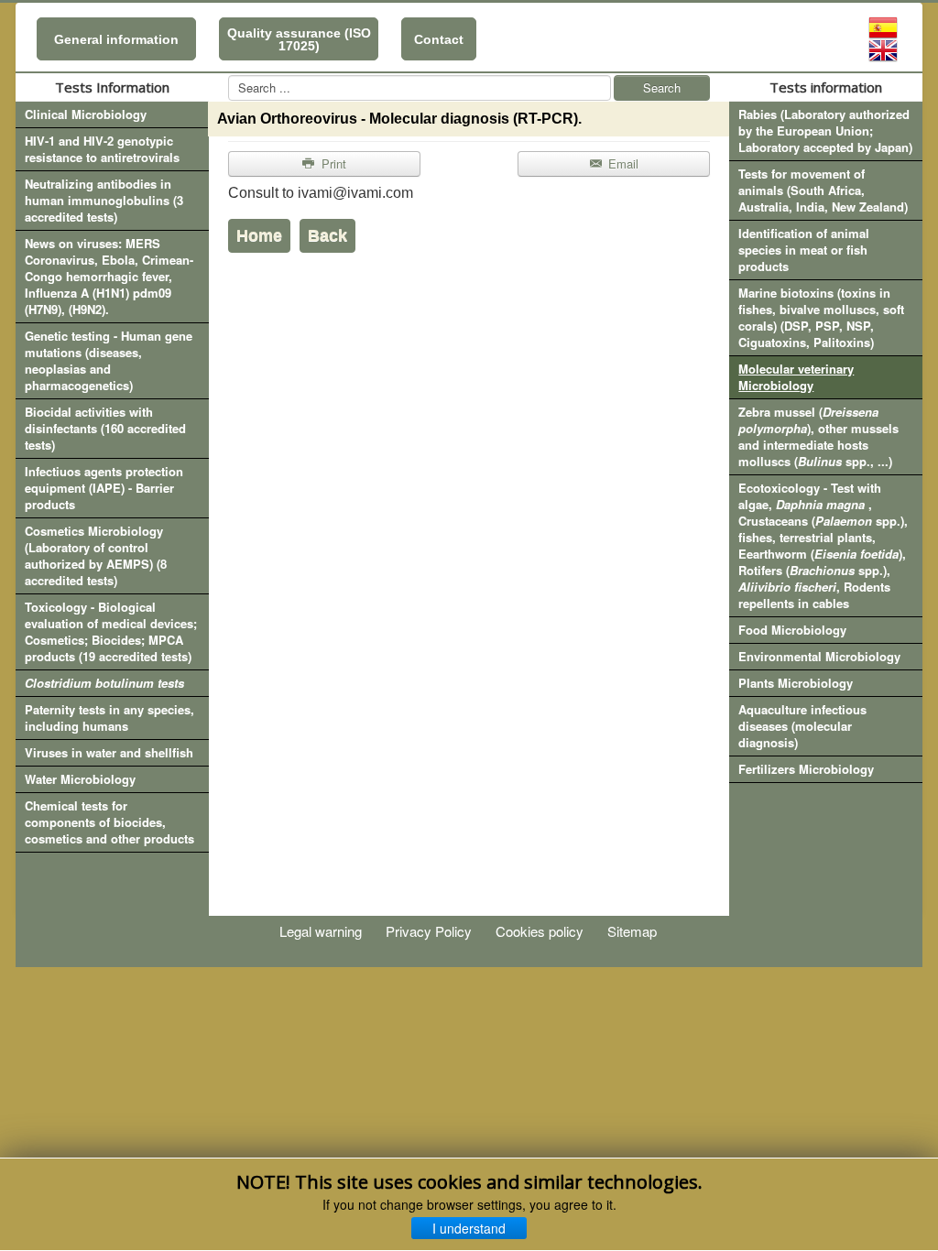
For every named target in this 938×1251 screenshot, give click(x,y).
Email (621, 163)
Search (662, 87)
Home (259, 235)
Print (332, 163)
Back (327, 235)
